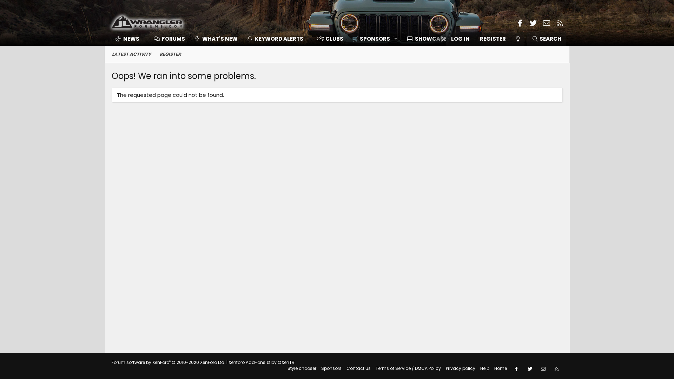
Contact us (358, 368)
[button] (372, 39)
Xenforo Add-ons (262, 362)
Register (170, 54)
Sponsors (331, 368)
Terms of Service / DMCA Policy (408, 368)
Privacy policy (460, 368)
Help (484, 368)
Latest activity (131, 54)
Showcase (431, 38)
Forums (173, 38)
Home (500, 368)
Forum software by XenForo (168, 362)
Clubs (334, 38)
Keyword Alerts (279, 38)
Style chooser (302, 368)
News (131, 38)
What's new (220, 38)
